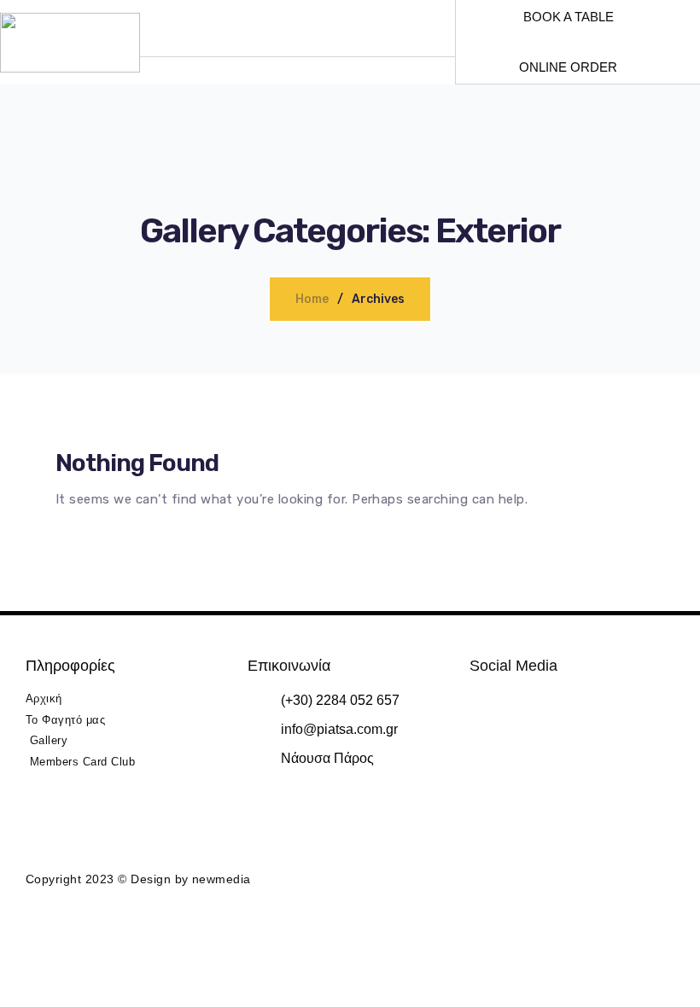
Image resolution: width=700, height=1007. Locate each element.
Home (312, 299)
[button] (282, 42)
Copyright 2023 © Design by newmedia (138, 879)
